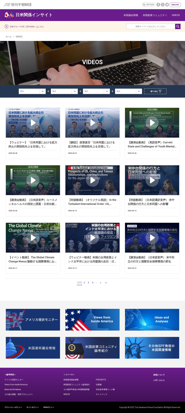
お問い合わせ (159, 380)
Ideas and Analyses (12, 389)
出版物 (99, 384)
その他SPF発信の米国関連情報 (76, 389)
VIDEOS (176, 15)
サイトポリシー (33, 407)
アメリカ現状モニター (13, 380)
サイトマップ (101, 394)
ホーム (9, 37)
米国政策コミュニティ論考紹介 (76, 384)
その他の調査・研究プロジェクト (18, 394)
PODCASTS (101, 380)
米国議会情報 (131, 15)
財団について (159, 375)
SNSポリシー (48, 407)
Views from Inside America (15, 384)
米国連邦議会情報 (71, 380)
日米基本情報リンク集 (105, 389)
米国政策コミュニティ (155, 15)
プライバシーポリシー (13, 407)
